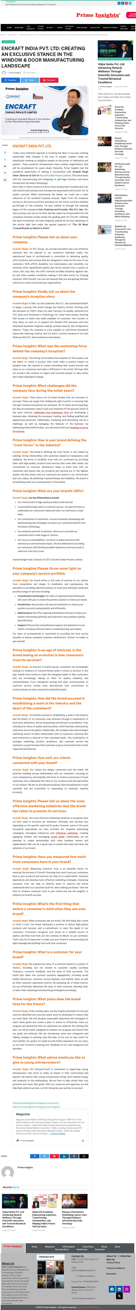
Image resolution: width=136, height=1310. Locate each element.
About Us (111, 1256)
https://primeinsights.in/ (88, 1307)
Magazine (19, 28)
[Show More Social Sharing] (61, 80)
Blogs (49, 28)
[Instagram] (126, 1289)
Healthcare (81, 28)
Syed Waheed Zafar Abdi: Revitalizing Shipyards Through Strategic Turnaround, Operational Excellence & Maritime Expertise (31, 4)
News (60, 28)
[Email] (5, 179)
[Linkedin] (119, 1289)
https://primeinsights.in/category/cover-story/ (36, 1103)
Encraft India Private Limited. (55, 175)
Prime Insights (15, 73)
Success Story (69, 27)
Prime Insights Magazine (12, 1267)
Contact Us (77, 1256)
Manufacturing (110, 28)
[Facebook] (5, 152)
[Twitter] (5, 159)
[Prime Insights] (63, 15)
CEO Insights (31, 27)
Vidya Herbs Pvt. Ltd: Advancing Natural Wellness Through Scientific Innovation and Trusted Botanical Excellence (14, 1219)
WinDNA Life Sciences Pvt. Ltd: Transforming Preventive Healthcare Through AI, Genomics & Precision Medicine (123, 235)
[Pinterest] (5, 173)
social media (58, 836)
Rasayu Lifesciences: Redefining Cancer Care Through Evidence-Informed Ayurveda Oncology (74, 1218)
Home (9, 28)
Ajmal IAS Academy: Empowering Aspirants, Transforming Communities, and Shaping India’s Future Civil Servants (44, 1219)
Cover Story (41, 27)
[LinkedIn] (5, 166)
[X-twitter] (119, 1296)
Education (95, 28)
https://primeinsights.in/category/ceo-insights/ (36, 1106)
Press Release (124, 27)
